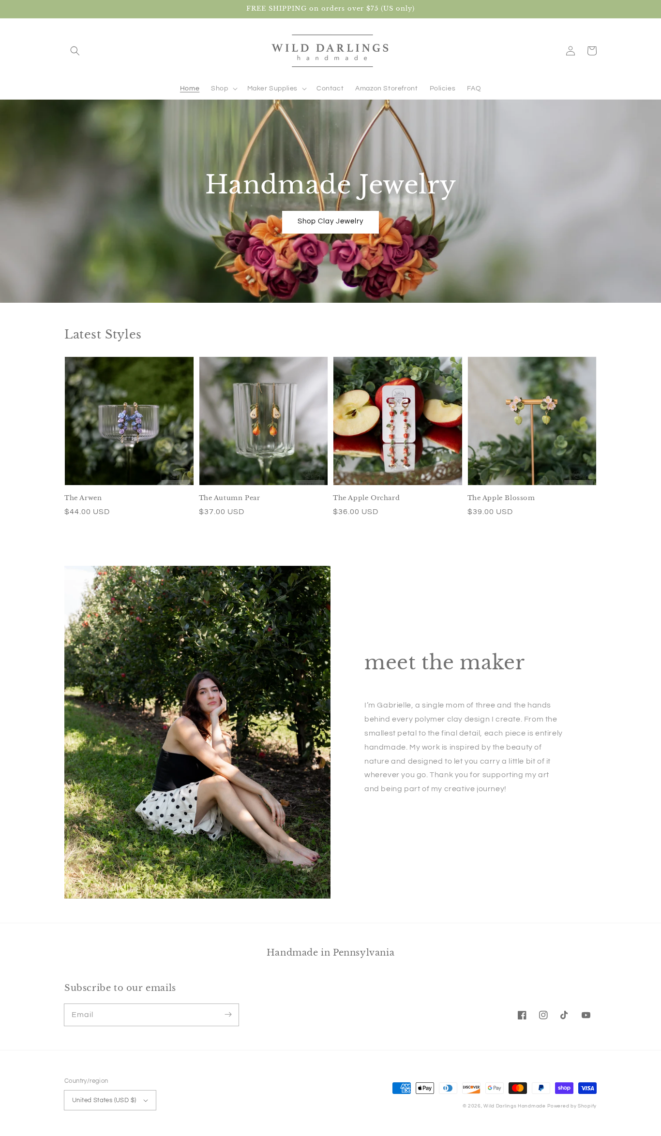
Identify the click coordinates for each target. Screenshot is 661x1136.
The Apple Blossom (501, 498)
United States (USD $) (104, 1100)
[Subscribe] (228, 1014)
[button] (75, 50)
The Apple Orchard (366, 498)
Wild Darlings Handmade (514, 1106)
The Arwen (83, 498)
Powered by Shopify (572, 1106)
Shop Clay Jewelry (330, 221)
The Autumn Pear (229, 498)
